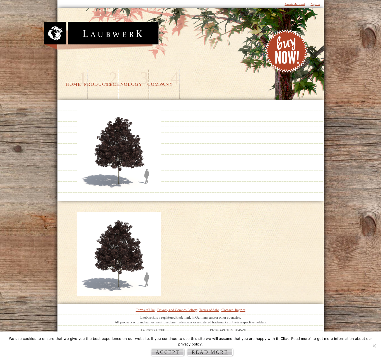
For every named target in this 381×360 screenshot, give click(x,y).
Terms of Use (145, 309)
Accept (167, 352)
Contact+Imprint (233, 309)
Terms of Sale (209, 309)
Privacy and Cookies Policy (177, 309)
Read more (210, 352)
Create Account (295, 4)
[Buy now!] (287, 52)
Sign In (315, 4)
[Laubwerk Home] (101, 36)
